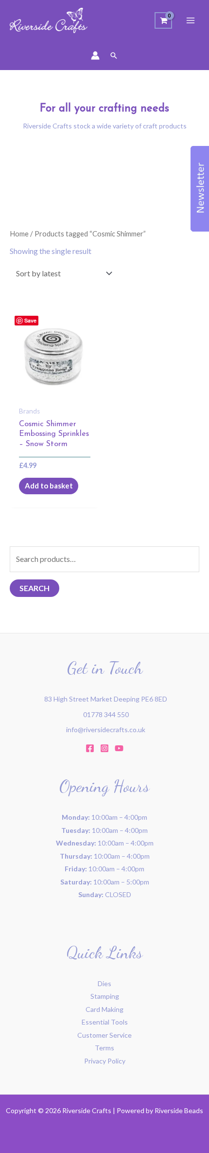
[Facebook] (90, 748)
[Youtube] (119, 748)
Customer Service (104, 1035)
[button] (113, 55)
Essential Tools (105, 1022)
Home (19, 233)
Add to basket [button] (49, 485)
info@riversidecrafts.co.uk (105, 729)
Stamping (104, 996)
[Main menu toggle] (190, 20)
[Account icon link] (95, 55)
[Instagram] (104, 748)
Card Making (104, 1009)
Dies (104, 983)
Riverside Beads (179, 1110)
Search (34, 588)
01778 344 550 (106, 714)
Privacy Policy (104, 1061)
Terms (104, 1048)
